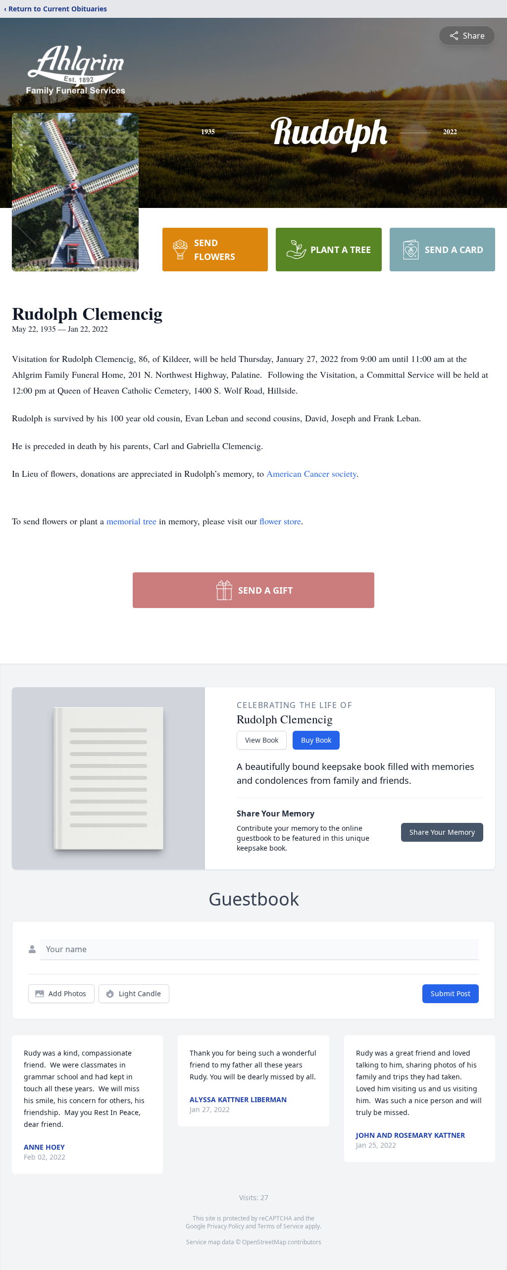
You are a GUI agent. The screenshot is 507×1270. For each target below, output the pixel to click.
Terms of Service (280, 1226)
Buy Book (316, 740)
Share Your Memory (442, 832)
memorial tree (131, 521)
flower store (280, 521)
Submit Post (450, 993)
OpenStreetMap (264, 1242)
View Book (261, 740)
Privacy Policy (225, 1226)
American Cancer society (311, 473)
